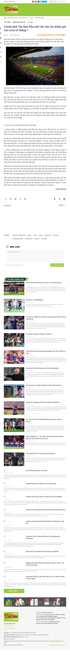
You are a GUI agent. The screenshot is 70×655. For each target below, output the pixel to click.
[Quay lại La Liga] (6, 199)
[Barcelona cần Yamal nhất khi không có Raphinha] (14, 551)
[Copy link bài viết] (20, 199)
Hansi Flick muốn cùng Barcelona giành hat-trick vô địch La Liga (46, 352)
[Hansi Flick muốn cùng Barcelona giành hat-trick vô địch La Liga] (14, 357)
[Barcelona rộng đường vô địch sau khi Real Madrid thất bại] (14, 510)
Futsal (31, 17)
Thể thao (7, 22)
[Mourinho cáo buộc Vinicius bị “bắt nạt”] (14, 340)
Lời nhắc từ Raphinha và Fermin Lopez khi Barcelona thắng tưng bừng (45, 318)
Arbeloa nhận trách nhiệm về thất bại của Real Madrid (44, 497)
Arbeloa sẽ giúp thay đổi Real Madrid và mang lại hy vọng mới (45, 522)
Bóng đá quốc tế (24, 17)
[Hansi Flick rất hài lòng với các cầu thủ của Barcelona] (14, 288)
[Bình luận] (11, 199)
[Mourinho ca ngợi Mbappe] (14, 305)
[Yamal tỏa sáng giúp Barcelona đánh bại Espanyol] (14, 408)
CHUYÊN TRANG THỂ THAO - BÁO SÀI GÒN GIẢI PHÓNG (11, 9)
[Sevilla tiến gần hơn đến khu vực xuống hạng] (14, 483)
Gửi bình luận (58, 265)
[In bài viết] (25, 199)
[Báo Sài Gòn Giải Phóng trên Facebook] (33, 2)
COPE (35, 235)
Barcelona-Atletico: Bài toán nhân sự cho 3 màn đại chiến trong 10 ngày (45, 577)
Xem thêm (13, 591)
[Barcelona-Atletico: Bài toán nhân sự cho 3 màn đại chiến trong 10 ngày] (14, 576)
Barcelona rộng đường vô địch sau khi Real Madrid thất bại (45, 510)
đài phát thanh (29, 238)
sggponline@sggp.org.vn (11, 628)
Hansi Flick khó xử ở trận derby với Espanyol (40, 453)
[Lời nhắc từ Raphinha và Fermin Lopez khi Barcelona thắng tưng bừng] (14, 322)
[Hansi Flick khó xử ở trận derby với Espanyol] (14, 459)
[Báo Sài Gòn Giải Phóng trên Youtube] (36, 2)
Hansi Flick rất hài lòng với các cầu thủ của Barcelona (44, 282)
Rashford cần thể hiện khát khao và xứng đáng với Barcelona (43, 537)
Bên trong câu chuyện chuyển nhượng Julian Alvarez (43, 385)
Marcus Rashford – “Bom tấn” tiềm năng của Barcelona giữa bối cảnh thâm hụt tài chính (44, 437)
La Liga (30, 22)
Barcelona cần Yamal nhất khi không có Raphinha (42, 551)
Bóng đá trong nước (13, 17)
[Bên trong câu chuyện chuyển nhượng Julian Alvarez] (14, 391)
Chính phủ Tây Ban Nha (19, 235)
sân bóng (44, 238)
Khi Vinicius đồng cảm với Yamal (36, 470)
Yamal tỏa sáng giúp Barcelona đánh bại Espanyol (42, 402)
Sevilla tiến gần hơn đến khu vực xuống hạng (41, 483)
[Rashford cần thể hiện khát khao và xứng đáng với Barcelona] (14, 536)
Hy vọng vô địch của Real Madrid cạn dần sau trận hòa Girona (44, 420)
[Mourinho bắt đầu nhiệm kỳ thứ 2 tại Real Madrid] (14, 374)
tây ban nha (47, 235)
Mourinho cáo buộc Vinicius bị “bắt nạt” (39, 334)
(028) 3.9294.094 (9, 626)
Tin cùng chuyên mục (15, 279)
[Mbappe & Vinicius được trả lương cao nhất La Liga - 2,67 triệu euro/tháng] (14, 563)
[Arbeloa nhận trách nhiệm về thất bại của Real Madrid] (14, 496)
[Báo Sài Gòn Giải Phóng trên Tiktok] (38, 2)
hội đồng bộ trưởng (18, 238)
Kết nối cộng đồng (39, 17)
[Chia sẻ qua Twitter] (64, 199)
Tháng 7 (29, 235)
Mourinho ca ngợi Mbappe (34, 300)
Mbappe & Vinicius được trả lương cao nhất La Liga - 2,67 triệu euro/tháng (45, 564)
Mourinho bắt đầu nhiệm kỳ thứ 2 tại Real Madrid (42, 368)
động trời (37, 238)
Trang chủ (5, 17)
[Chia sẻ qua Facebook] (59, 199)
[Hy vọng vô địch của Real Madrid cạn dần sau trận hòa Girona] (14, 425)
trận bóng (55, 235)
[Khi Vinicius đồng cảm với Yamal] (14, 470)
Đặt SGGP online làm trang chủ (57, 645)
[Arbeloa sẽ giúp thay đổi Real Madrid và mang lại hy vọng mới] (14, 521)
